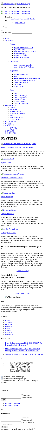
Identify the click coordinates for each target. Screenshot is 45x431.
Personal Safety (19, 99)
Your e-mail (25, 395)
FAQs (12, 90)
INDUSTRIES (10, 105)
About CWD (18, 94)
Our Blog (8, 332)
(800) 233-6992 (19, 23)
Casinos (12, 107)
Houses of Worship (16, 111)
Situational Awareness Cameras (25, 52)
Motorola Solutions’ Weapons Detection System (17, 147)
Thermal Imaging (20, 53)
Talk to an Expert (23, 271)
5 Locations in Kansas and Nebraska (22, 19)
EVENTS (8, 123)
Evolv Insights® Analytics (23, 65)
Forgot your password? (13, 405)
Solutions (8, 322)
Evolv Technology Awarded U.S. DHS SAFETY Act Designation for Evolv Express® (23, 344)
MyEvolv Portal (19, 50)
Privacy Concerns (20, 101)
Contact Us (13, 129)
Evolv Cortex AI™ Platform (24, 67)
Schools (12, 115)
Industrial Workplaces (17, 113)
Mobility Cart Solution (21, 57)
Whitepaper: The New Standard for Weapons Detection (24, 354)
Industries (8, 324)
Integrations (14, 71)
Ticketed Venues (15, 119)
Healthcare (13, 109)
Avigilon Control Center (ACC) (25, 80)
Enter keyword (6, 32)
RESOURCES (10, 121)
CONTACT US (10, 133)
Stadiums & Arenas (16, 117)
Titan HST (18, 76)
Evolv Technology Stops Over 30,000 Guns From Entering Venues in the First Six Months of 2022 (22, 350)
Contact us (9, 334)
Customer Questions (21, 103)
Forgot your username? (13, 403)
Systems (12, 44)
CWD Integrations (20, 97)
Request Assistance (20, 55)
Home (7, 38)
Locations (13, 127)
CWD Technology (20, 96)
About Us (8, 330)
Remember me (8, 425)
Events (7, 328)
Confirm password (28, 422)
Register (4, 427)
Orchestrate (18, 84)
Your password (26, 397)
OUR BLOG (9, 131)
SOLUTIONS (10, 40)
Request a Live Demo (22, 293)
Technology (14, 61)
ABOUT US (9, 125)
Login (3, 399)
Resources (8, 326)
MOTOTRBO (19, 86)
